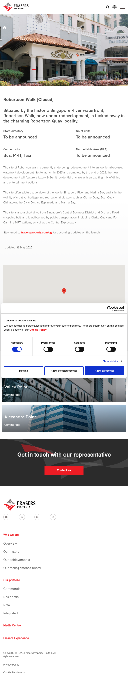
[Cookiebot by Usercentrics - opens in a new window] (109, 308)
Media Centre (12, 625)
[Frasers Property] (20, 504)
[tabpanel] (64, 50)
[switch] (48, 349)
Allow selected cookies (64, 370)
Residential (11, 597)
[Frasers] (13, 6)
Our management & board (22, 568)
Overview (10, 543)
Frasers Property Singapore (4, 27)
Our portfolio (11, 580)
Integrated (10, 613)
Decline (23, 370)
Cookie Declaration (14, 673)
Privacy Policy (11, 665)
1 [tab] (34, 69)
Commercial (12, 589)
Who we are (11, 535)
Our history (11, 552)
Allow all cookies (104, 370)
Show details (110, 361)
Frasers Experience (16, 638)
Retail (7, 605)
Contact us (64, 470)
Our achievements (16, 560)
